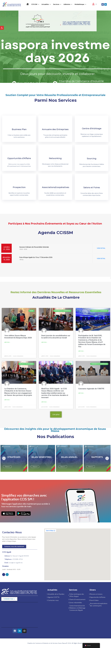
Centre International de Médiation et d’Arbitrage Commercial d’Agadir (77, 608)
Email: (13, 563)
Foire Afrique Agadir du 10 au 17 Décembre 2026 (35, 257)
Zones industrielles (75, 602)
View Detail (101, 248)
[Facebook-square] (3, 574)
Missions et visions (96, 594)
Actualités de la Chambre (56, 594)
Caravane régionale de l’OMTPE (91, 389)
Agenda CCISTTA (53, 597)
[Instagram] (7, 574)
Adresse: (17, 556)
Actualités (45, 4)
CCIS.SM (34, 4)
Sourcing (91, 158)
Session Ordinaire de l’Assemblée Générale (34, 247)
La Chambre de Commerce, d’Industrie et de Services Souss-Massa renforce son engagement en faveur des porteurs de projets (18, 392)
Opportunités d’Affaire (19, 158)
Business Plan (19, 129)
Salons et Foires (91, 187)
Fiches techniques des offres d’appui (76, 595)
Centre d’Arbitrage (91, 128)
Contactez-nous (53, 600)
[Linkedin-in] (19, 631)
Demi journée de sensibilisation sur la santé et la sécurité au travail (55, 337)
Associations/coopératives (55, 187)
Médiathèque (79, 4)
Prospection (19, 187)
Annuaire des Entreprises (55, 129)
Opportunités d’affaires (97, 597)
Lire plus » (7, 342)
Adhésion (67, 4)
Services (56, 4)
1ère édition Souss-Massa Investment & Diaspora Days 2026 (18, 337)
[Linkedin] (105, 4)
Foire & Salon (94, 600)
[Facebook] (102, 4)
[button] (2, 28)
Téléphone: (14, 559)
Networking (55, 158)
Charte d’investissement (77, 599)
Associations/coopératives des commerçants (98, 605)
